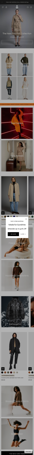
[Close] (30, 214)
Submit (11, 238)
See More (13, 234)
